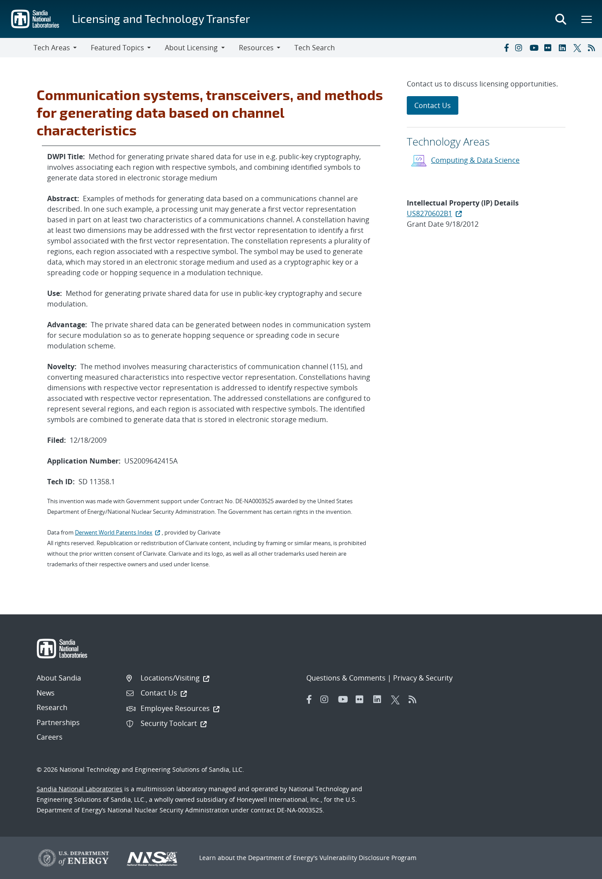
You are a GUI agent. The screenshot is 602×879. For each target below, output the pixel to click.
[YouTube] (535, 47)
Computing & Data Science (475, 160)
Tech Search (314, 47)
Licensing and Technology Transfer (161, 18)
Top (575, 869)
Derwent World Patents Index (113, 532)
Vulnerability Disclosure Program (368, 857)
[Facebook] (506, 47)
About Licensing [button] (191, 47)
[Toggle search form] (560, 19)
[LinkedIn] (564, 47)
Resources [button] (256, 47)
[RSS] (593, 47)
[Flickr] (549, 47)
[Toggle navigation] (16, 47)
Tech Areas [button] (51, 47)
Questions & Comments (346, 678)
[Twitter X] (578, 47)
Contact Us (432, 105)
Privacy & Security (423, 678)
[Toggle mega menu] (587, 19)
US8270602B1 (429, 213)
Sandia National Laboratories (80, 789)
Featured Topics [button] (117, 47)
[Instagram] (520, 47)
